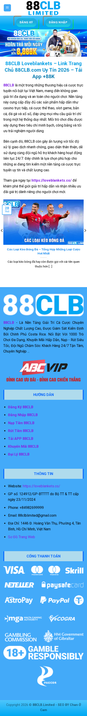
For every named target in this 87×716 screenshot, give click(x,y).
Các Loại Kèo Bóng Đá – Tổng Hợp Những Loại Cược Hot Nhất (43, 251)
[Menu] (7, 8)
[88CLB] (43, 8)
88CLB (8, 322)
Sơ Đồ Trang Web (21, 537)
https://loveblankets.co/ (41, 486)
